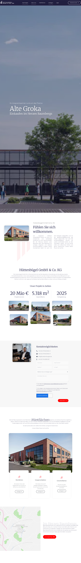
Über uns (33, 2)
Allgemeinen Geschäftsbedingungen (53, 383)
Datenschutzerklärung (42, 391)
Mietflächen (42, 2)
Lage (57, 2)
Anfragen (50, 2)
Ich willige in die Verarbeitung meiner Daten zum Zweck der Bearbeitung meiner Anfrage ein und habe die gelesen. (52, 390)
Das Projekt (25, 2)
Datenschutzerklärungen (20, 531)
